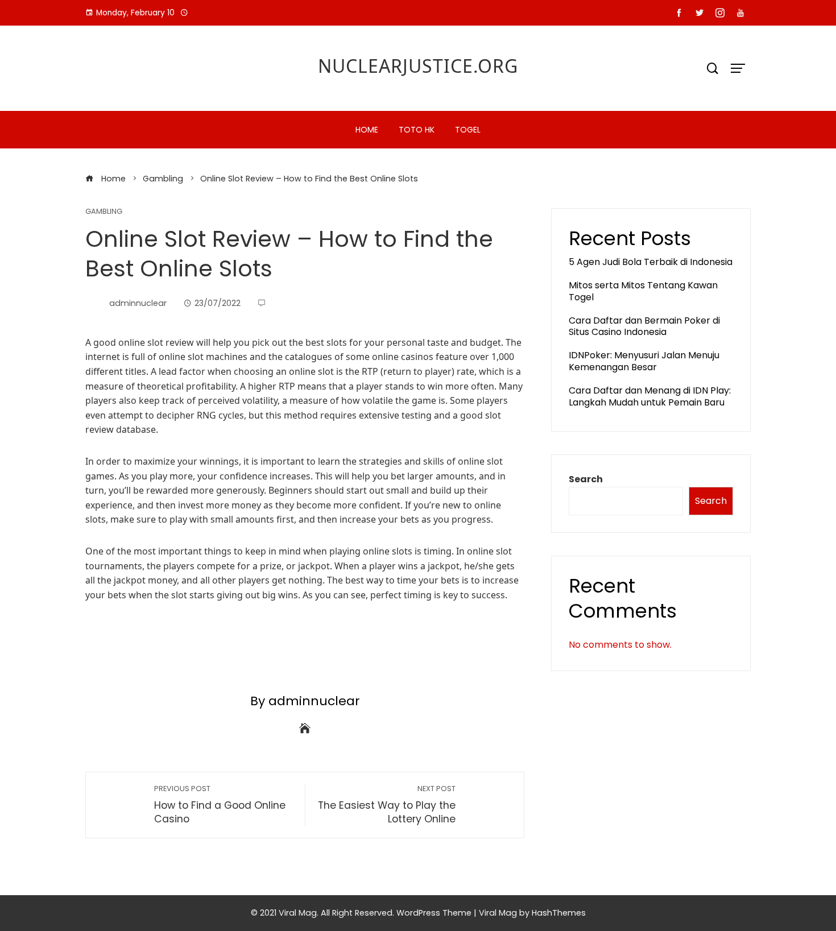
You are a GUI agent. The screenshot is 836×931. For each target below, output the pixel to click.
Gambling (103, 212)
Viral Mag (498, 912)
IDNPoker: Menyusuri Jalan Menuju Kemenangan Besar (644, 361)
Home (366, 129)
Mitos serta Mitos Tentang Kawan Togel (643, 291)
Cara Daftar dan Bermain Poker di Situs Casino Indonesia (644, 326)
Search (586, 479)
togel (468, 129)
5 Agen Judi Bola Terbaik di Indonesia (650, 261)
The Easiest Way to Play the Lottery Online (387, 805)
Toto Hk (416, 129)
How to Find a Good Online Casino (219, 805)
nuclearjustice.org (418, 65)
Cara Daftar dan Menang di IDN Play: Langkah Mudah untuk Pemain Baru (650, 396)
